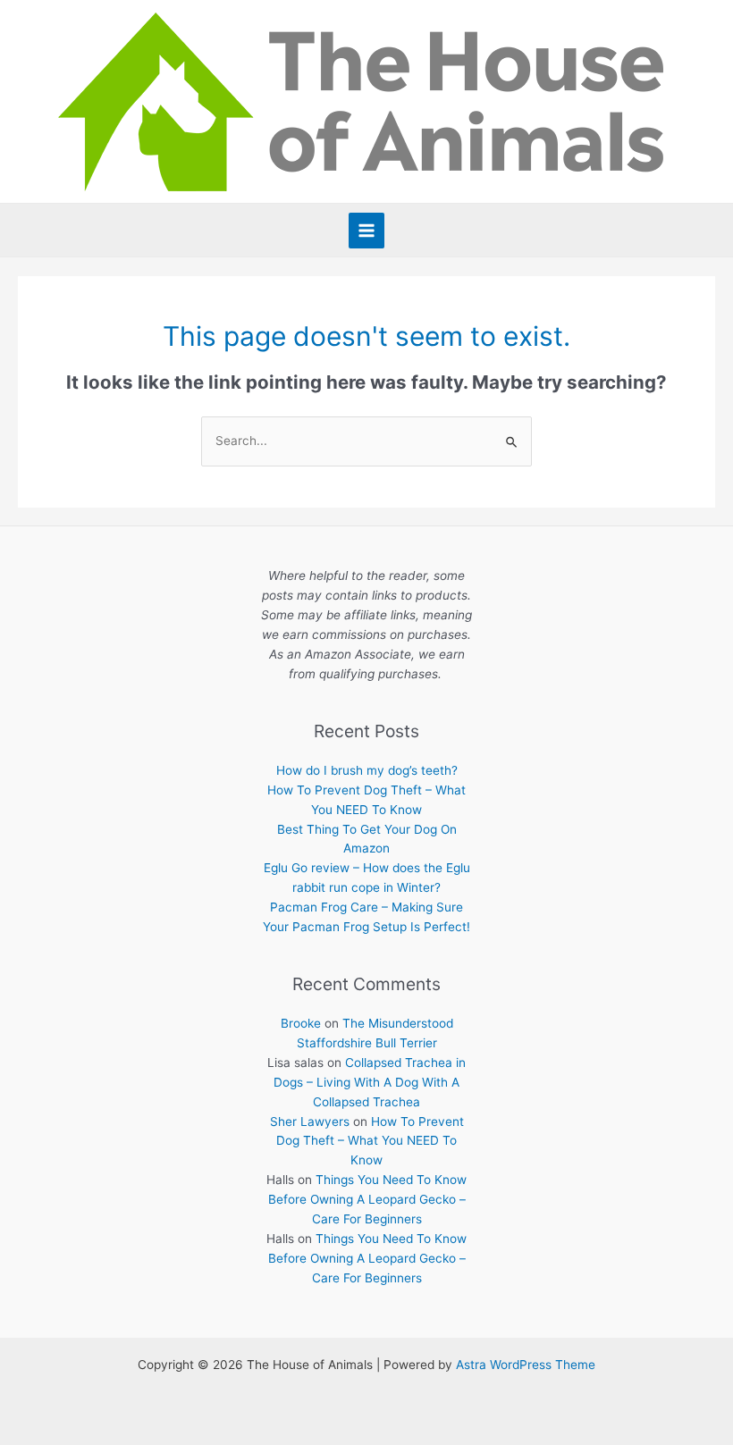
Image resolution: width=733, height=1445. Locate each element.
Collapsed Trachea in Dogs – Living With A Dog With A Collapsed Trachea (370, 1082)
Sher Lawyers (310, 1121)
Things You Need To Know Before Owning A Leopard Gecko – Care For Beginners (368, 1199)
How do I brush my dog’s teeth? (367, 770)
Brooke (301, 1023)
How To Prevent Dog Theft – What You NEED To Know (370, 1141)
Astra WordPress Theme (525, 1364)
